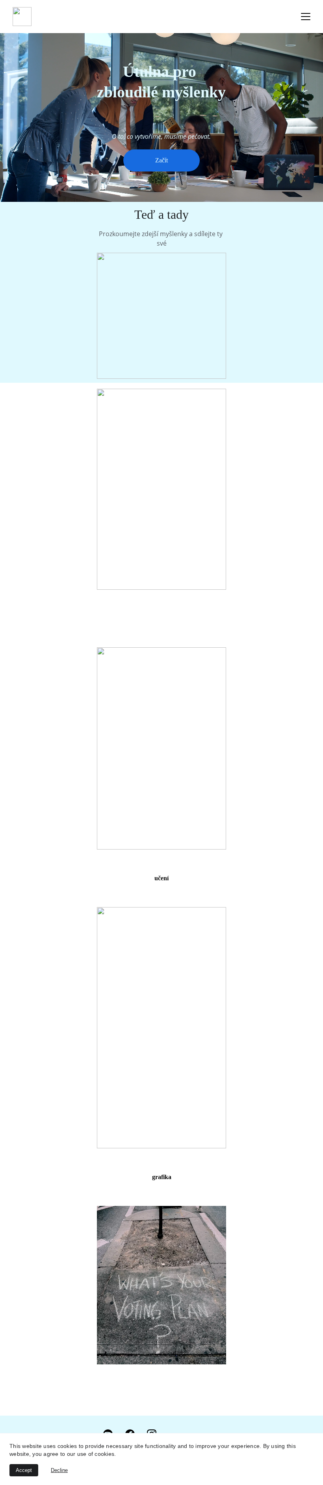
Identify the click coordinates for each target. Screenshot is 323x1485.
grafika (161, 1177)
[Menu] (305, 16)
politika (162, 1393)
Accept (24, 1470)
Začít (161, 160)
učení (161, 878)
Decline (59, 1470)
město (161, 618)
